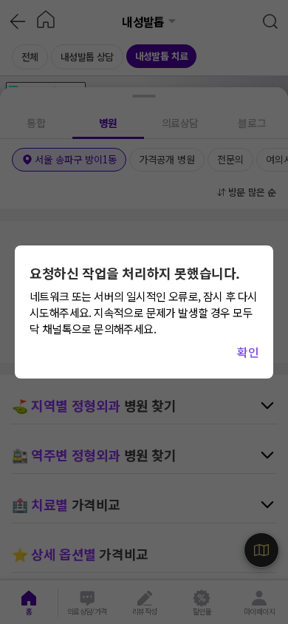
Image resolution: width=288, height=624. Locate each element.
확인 (247, 352)
